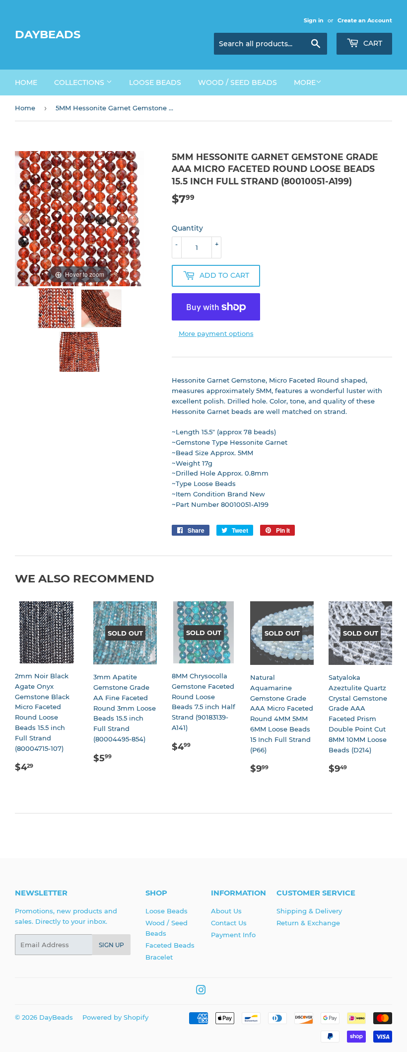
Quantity (187, 228)
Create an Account (365, 20)
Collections (80, 82)
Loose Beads (155, 82)
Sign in (314, 20)
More (305, 82)
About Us (226, 911)
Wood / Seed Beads (237, 82)
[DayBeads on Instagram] (201, 991)
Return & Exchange (308, 923)
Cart (371, 43)
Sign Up (111, 945)
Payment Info (233, 935)
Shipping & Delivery (309, 911)
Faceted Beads (170, 945)
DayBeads (47, 34)
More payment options (216, 333)
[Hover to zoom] (79, 218)
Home (26, 82)
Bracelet (159, 957)
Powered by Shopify (115, 1017)
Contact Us (229, 923)
